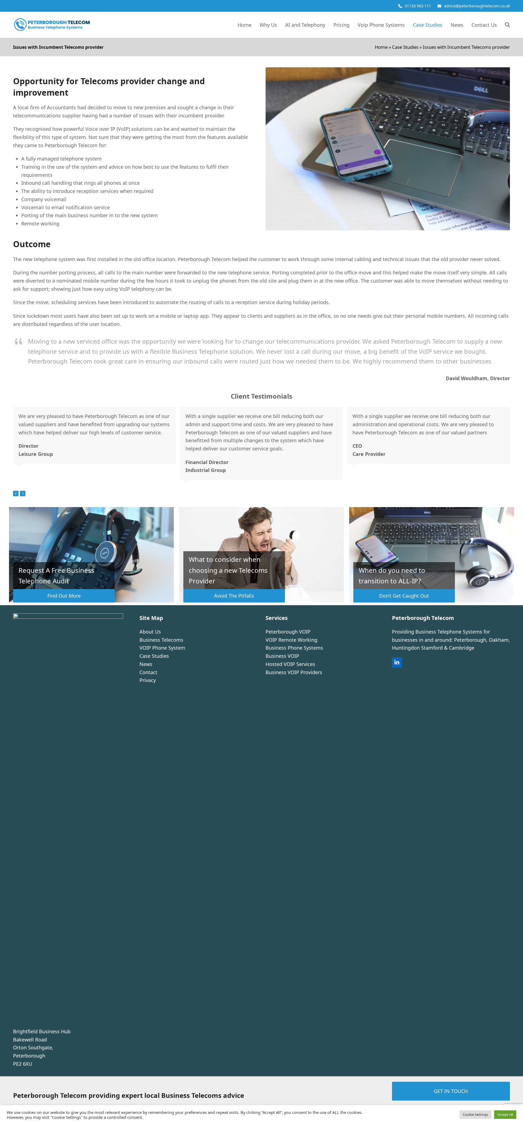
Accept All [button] (505, 1114)
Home (381, 47)
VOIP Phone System (162, 647)
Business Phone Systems (294, 647)
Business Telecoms (161, 640)
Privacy (147, 680)
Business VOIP (282, 656)
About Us (150, 631)
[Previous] (16, 493)
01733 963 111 (418, 5)
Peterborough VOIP (288, 631)
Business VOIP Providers (294, 672)
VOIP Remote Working (291, 640)
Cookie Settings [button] (475, 1114)
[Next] (22, 493)
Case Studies (405, 47)
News (145, 664)
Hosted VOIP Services (290, 664)
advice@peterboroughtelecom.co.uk (477, 5)
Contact (148, 672)
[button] (507, 25)
